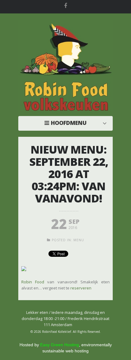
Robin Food (32, 282)
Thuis (67, 122)
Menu (78, 240)
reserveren (80, 288)
